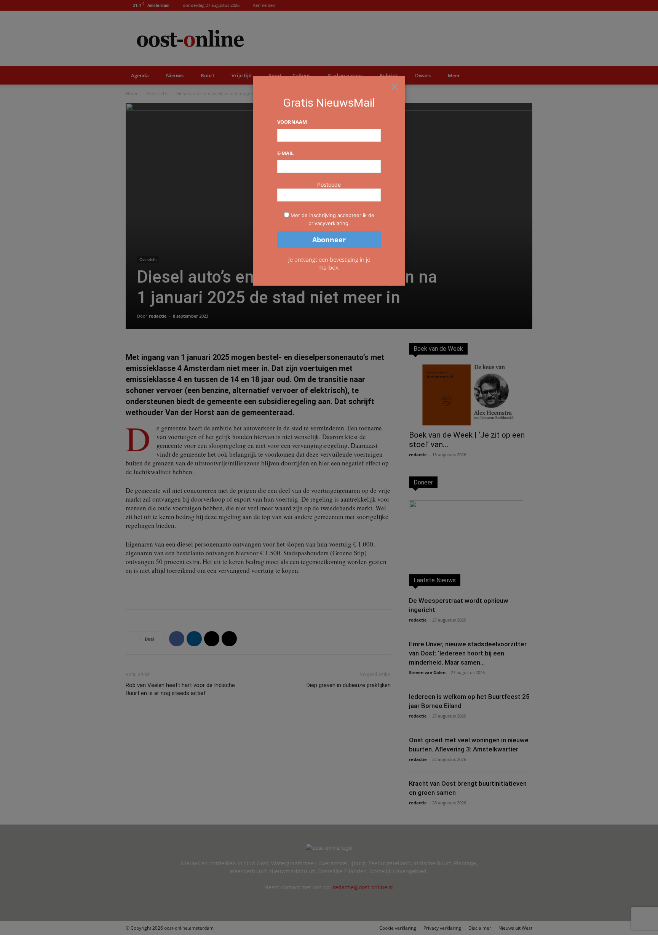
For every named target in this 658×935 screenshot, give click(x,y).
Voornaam (292, 121)
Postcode (329, 184)
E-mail (285, 153)
